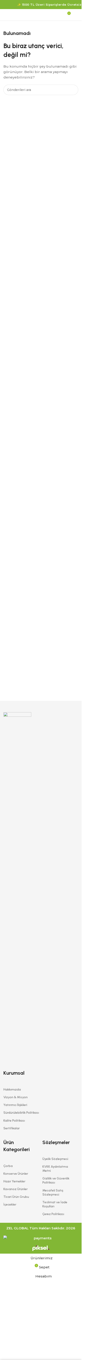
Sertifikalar (11, 1128)
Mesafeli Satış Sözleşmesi (52, 1192)
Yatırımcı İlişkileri (15, 1105)
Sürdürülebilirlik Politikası (21, 1113)
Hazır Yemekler (14, 1181)
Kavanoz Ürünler (15, 1189)
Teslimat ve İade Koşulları (54, 1204)
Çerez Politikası (53, 1214)
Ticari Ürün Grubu (16, 1197)
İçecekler (9, 1204)
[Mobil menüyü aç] (76, 15)
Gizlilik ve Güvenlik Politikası (55, 1180)
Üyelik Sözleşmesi (55, 1159)
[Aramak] (5, 15)
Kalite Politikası (14, 1121)
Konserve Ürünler (15, 1174)
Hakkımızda (12, 1089)
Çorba (8, 1166)
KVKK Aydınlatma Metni (55, 1169)
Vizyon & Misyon (15, 1097)
